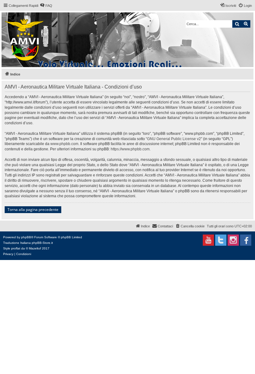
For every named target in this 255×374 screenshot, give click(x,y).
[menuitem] (46, 5)
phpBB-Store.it (42, 242)
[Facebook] (245, 240)
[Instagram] (233, 240)
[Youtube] (208, 240)
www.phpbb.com (64, 144)
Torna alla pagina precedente (32, 209)
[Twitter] (220, 240)
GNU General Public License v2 (174, 139)
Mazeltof (35, 248)
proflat (15, 248)
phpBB (26, 237)
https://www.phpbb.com (130, 149)
